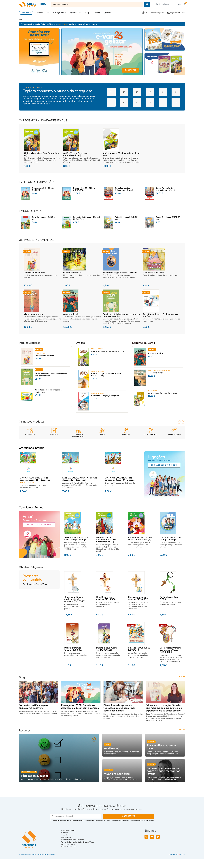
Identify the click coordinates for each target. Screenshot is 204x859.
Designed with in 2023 (177, 854)
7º (111, 102)
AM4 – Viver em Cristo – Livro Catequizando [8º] (140, 538)
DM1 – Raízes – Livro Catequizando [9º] (170, 538)
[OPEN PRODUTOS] (30, 12)
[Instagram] (158, 837)
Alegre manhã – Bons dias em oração (107, 351)
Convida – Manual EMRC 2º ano (43, 218)
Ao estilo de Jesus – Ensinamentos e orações (160, 315)
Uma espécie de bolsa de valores (162, 393)
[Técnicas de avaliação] (59, 758)
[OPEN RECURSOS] (80, 12)
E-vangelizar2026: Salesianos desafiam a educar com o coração (80, 707)
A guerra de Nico (71, 314)
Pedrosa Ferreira (97, 349)
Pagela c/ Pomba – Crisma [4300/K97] (73, 648)
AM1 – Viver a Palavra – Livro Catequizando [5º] (76, 538)
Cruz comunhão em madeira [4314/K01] (138, 598)
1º (111, 92)
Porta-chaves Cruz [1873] (169, 598)
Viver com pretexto (33, 314)
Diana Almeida (40, 353)
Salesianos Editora (27, 482)
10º (150, 102)
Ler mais (182, 677)
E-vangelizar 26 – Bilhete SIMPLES (43, 189)
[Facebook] (146, 837)
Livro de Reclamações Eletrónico (72, 840)
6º (176, 92)
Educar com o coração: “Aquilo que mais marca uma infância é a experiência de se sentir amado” (164, 708)
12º (175, 102)
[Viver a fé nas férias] (122, 770)
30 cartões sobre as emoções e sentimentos (48, 391)
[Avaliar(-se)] (122, 745)
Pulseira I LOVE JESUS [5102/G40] (139, 648)
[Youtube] (152, 837)
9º (137, 102)
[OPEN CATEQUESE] (48, 12)
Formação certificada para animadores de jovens (33, 707)
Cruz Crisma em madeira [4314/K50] (106, 598)
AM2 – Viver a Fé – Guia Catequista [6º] (41, 154)
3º (137, 92)
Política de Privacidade (69, 847)
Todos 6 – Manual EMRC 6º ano (168, 218)
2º (124, 92)
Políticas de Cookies (68, 844)
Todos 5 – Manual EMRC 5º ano (126, 218)
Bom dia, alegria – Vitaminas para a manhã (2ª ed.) (106, 374)
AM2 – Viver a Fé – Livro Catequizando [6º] (75, 154)
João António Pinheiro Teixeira (159, 370)
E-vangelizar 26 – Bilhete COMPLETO (84, 189)
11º (162, 102)
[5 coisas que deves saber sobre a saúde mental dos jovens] (165, 770)
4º (150, 92)
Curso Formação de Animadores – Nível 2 (165, 189)
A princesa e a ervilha (153, 272)
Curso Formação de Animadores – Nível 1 (124, 189)
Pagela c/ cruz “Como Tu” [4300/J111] (106, 648)
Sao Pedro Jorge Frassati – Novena (120, 272)
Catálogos (64, 833)
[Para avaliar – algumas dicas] (165, 745)
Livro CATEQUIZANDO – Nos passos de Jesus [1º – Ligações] (35, 478)
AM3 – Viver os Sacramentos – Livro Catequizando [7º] (106, 539)
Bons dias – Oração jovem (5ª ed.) (106, 395)
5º (163, 92)
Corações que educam (34, 272)
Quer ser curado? (155, 373)
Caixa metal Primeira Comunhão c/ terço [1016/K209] (170, 649)
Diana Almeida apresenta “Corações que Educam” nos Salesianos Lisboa (119, 708)
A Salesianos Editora (68, 830)
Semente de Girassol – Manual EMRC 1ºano (86, 218)
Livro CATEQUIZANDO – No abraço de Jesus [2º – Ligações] (79, 478)
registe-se (63, 24)
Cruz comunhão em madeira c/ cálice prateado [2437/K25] (74, 599)
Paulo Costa (152, 390)
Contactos (64, 835)
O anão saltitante (72, 272)
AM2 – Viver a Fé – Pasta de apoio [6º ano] (121, 154)
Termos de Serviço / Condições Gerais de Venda (78, 842)
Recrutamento (66, 837)
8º (124, 102)
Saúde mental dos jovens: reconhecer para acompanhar (121, 315)
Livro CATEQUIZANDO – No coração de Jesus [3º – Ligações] (120, 478)
